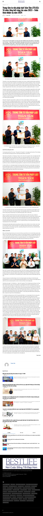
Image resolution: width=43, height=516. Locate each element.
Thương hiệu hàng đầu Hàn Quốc (30, 497)
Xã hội (7, 4)
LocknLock (5, 491)
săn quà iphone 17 (20, 497)
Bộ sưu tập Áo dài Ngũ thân (20, 484)
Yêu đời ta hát (16, 500)
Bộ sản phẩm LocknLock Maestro (31, 484)
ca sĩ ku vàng (5, 486)
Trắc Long (5, 410)
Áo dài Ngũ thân (22, 500)
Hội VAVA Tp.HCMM (16, 489)
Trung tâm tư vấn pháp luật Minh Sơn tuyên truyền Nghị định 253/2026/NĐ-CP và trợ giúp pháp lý (21, 409)
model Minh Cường (27, 491)
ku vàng (29, 489)
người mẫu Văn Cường (26, 493)
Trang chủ (4, 4)
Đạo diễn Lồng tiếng (30, 500)
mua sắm (33, 491)
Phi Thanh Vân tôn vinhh (7, 497)
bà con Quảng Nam (6, 484)
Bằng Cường (13, 484)
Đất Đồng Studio (5, 502)
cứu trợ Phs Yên (27, 486)
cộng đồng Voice (21, 486)
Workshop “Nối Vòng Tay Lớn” (8, 500)
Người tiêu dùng (34, 493)
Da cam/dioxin (34, 486)
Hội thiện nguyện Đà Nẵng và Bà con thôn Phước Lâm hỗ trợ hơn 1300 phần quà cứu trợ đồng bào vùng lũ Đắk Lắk (23, 435)
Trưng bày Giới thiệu (6, 498)
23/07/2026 (9, 410)
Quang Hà (14, 497)
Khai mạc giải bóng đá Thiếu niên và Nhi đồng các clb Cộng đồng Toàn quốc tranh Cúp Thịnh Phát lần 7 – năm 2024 (23, 444)
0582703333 (8, 476)
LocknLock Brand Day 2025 (12, 491)
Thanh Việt (8, 15)
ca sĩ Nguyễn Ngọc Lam (13, 486)
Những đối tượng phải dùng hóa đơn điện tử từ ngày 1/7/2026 (14, 373)
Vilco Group (25, 498)
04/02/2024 (13, 15)
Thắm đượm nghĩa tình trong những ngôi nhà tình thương (15, 439)
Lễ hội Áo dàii (20, 491)
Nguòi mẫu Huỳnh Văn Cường (17, 493)
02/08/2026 (9, 387)
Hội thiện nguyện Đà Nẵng (7, 489)
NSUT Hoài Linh (12, 495)
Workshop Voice (31, 498)
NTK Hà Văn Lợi (19, 495)
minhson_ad (5, 387)
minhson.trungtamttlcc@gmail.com (10, 475)
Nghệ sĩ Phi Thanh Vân (7, 493)
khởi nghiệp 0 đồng (24, 489)
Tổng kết (20, 498)
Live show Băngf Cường (36, 489)
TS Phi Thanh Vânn (14, 498)
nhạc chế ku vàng (6, 495)
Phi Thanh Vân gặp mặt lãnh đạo (28, 495)
